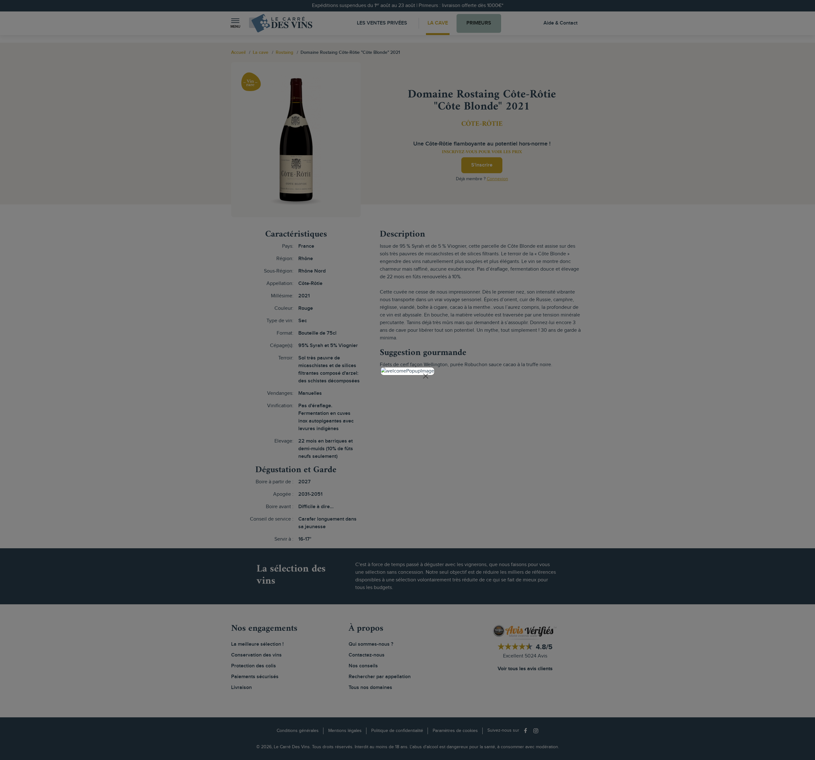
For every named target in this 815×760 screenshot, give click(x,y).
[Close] (425, 376)
